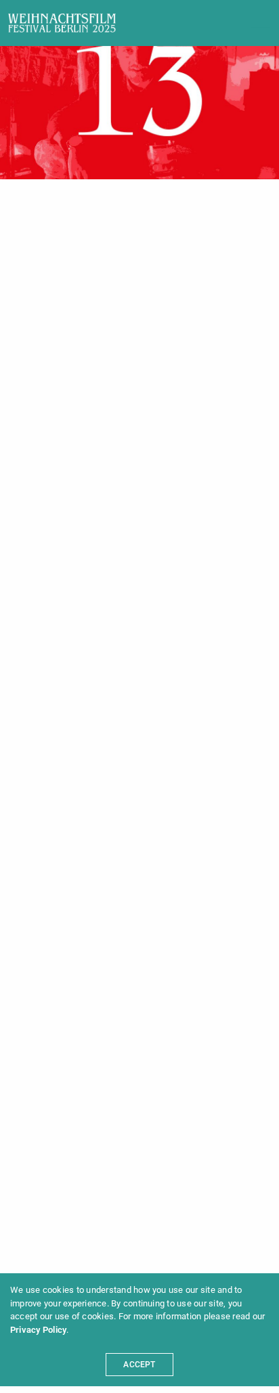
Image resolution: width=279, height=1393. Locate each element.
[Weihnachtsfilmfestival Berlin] (62, 23)
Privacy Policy (38, 1330)
